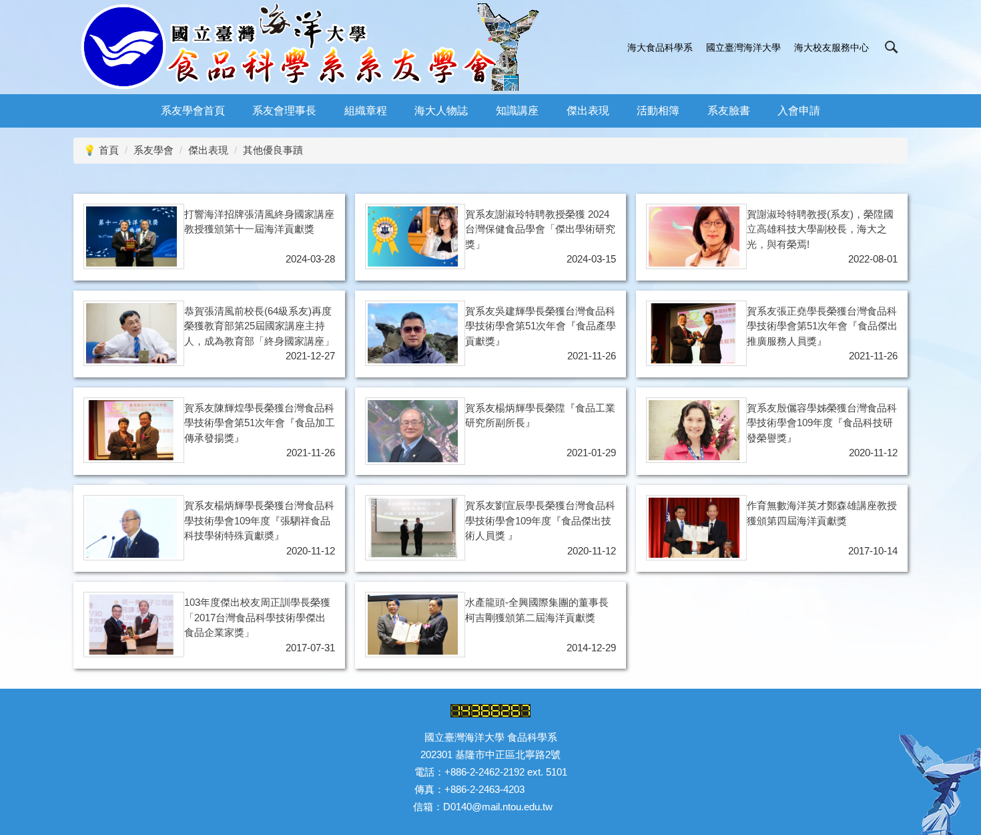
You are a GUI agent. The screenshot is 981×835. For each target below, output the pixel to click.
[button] (891, 47)
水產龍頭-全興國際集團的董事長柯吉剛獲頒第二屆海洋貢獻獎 (537, 610)
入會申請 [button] (798, 110)
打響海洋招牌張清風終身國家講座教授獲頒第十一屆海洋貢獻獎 (259, 221)
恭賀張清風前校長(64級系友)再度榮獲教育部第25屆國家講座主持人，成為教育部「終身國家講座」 (259, 326)
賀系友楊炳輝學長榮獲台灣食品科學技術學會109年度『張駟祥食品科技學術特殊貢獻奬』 (259, 520)
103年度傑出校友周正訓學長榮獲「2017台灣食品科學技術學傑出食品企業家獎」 (257, 617)
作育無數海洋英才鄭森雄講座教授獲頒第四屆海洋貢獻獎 (822, 513)
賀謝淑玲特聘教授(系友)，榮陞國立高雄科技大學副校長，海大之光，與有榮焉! (820, 229)
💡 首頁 (101, 150)
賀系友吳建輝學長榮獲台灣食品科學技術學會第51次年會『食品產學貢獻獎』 (540, 326)
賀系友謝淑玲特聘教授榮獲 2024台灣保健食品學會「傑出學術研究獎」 (540, 229)
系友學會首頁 (193, 110)
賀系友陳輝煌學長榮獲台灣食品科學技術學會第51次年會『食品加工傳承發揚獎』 (259, 423)
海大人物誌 (441, 110)
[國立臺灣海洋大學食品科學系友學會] (311, 47)
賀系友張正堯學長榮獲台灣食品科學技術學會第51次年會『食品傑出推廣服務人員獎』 (822, 326)
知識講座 (517, 110)
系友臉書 (728, 110)
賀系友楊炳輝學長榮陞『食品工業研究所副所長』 (540, 415)
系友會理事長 (284, 110)
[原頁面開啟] (131, 236)
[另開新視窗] (694, 236)
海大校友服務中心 (831, 47)
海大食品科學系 (660, 47)
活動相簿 (658, 110)
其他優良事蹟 (273, 150)
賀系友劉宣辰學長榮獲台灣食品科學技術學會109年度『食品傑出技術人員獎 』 (540, 520)
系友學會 (153, 150)
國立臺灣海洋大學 (743, 47)
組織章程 (365, 110)
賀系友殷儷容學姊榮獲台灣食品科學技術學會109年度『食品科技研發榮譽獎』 (822, 423)
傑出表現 (588, 110)
